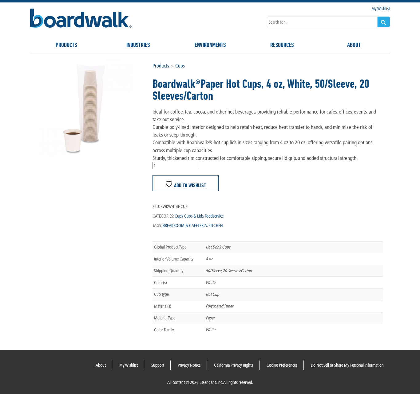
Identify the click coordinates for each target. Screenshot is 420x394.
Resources (282, 44)
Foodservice (214, 216)
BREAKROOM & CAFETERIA (185, 225)
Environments (210, 44)
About (354, 44)
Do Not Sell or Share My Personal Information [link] (347, 365)
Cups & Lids (193, 216)
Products (66, 44)
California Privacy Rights (233, 365)
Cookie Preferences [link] (282, 365)
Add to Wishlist (189, 185)
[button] (384, 22)
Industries (138, 44)
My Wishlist (380, 8)
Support (157, 365)
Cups (180, 66)
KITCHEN (215, 225)
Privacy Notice (189, 365)
